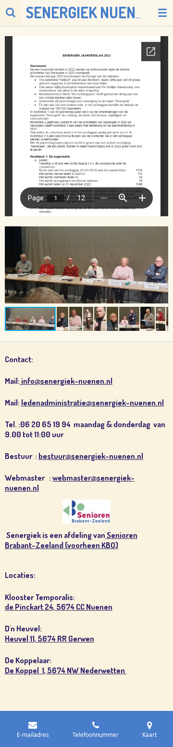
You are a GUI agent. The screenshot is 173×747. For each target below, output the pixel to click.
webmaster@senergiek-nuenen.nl (70, 482)
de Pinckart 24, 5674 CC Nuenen (58, 607)
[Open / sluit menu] (162, 12)
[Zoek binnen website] (10, 12)
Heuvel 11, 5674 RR (36, 638)
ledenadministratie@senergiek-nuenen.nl (92, 402)
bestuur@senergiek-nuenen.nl (90, 456)
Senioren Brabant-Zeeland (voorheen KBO (71, 540)
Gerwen (81, 638)
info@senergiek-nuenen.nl (66, 381)
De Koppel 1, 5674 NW (42, 670)
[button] (159, 232)
